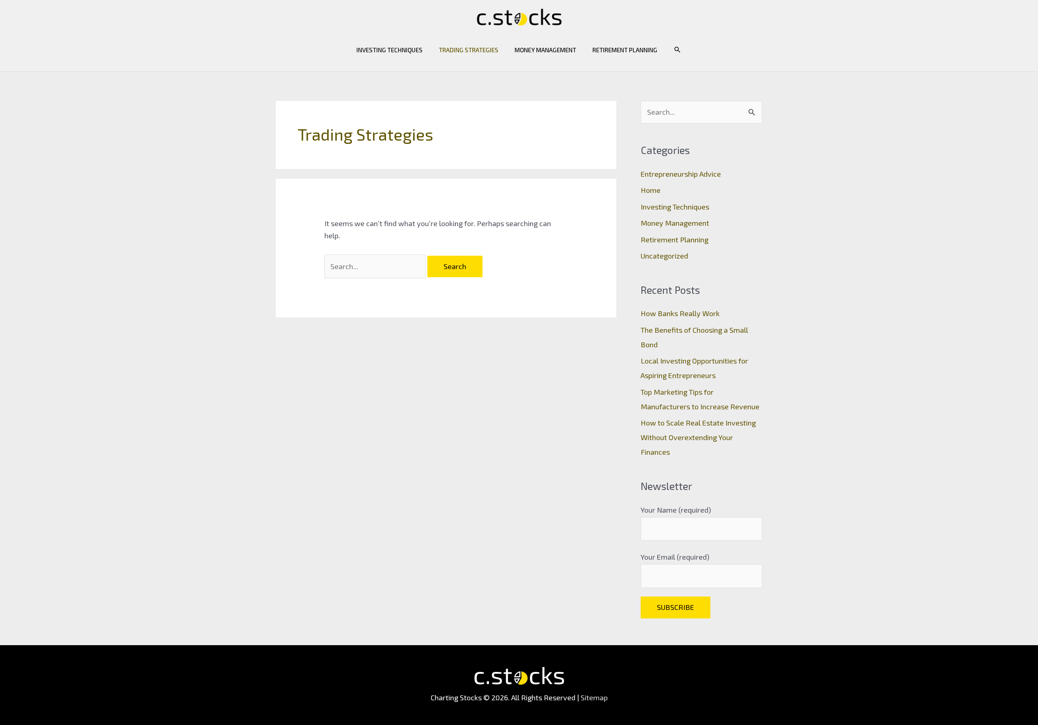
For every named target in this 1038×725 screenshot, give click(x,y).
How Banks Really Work (680, 313)
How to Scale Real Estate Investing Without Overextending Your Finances (698, 437)
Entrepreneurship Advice (681, 173)
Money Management (545, 49)
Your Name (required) (676, 509)
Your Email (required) (675, 556)
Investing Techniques (389, 49)
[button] (677, 50)
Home (651, 190)
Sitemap (594, 697)
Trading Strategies (468, 49)
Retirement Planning (624, 49)
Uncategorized (664, 255)
